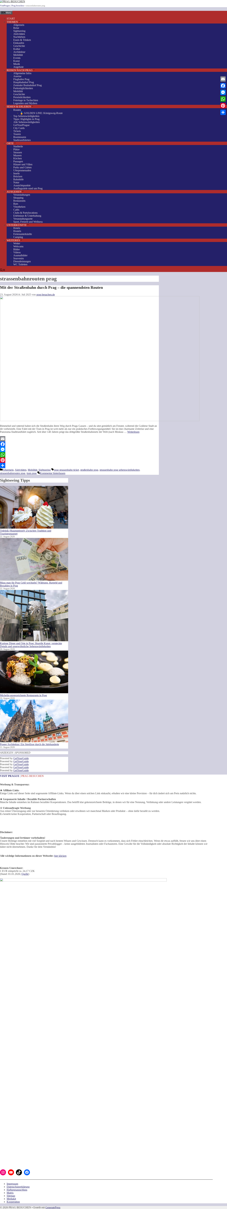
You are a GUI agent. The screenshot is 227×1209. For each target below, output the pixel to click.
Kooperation (13, 1201)
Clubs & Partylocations (25, 212)
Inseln (16, 173)
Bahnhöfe (18, 179)
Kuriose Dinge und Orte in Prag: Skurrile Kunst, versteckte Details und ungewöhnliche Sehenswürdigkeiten (31, 645)
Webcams (18, 246)
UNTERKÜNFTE (17, 225)
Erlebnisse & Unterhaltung (27, 215)
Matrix (10, 1192)
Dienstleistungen (22, 261)
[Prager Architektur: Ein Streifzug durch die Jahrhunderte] (34, 721)
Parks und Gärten (22, 167)
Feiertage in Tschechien (25, 100)
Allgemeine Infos (22, 73)
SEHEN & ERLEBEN (19, 106)
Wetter (16, 243)
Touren (17, 134)
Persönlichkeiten (22, 97)
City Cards (19, 128)
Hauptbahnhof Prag (23, 82)
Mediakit (11, 1198)
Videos (17, 252)
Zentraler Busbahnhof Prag (27, 85)
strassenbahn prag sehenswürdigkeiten (120, 469)
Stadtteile (18, 146)
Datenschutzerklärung (18, 1186)
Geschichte (19, 45)
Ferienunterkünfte (22, 234)
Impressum (12, 1183)
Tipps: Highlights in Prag (26, 119)
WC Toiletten (20, 264)
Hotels (16, 228)
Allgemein (18, 24)
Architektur (19, 51)
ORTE (10, 143)
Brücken (17, 176)
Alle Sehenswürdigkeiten (26, 122)
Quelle (24, 874)
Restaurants (19, 200)
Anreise (17, 76)
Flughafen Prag (21, 79)
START (11, 18)
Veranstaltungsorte (23, 218)
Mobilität (18, 54)
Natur (16, 182)
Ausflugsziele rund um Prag (28, 188)
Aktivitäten (19, 33)
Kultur (16, 48)
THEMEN (12, 21)
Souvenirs (18, 258)
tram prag (32, 473)
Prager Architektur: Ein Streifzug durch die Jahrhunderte (29, 744)
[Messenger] (79, 449)
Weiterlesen (133, 431)
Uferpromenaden (22, 170)
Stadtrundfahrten (22, 140)
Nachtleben (19, 36)
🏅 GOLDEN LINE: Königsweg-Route (41, 113)
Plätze (16, 149)
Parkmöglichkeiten (23, 88)
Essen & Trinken (22, 39)
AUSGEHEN (14, 191)
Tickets (17, 131)
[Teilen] (79, 465)
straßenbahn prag (89, 469)
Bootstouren (19, 137)
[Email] (79, 438)
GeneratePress (52, 1207)
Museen (17, 155)
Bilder (16, 249)
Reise (16, 27)
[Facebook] (79, 444)
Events (16, 57)
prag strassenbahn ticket (66, 469)
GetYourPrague (21, 125)
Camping (18, 237)
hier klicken (60, 855)
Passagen (18, 161)
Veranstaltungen (21, 194)
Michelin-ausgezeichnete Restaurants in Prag (23, 695)
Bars (15, 203)
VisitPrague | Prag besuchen (12, 5)
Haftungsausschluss (17, 1189)
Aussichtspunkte (22, 185)
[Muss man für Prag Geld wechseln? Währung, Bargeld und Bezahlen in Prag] (34, 559)
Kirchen (17, 158)
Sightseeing (19, 30)
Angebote (18, 66)
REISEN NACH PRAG (20, 70)
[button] (2, 270)
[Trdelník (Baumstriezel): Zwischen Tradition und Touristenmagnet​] (34, 507)
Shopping (18, 197)
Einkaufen (18, 42)
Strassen (17, 152)
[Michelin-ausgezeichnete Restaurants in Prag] (34, 672)
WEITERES (13, 240)
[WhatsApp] (79, 454)
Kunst (16, 60)
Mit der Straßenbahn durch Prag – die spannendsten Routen (51, 287)
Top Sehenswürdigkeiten (26, 116)
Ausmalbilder (20, 255)
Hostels (17, 231)
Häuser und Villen (22, 164)
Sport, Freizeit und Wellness (28, 221)
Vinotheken (19, 206)
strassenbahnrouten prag (12, 473)
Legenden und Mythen (25, 103)
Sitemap (11, 1195)
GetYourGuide (21, 758)
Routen (17, 109)
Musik (16, 63)
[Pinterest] (79, 460)
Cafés (16, 209)
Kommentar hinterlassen (52, 473)
